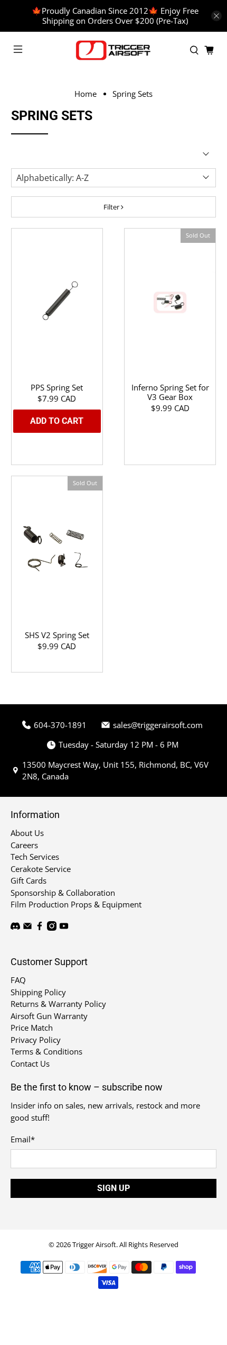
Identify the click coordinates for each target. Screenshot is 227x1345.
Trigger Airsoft (94, 1244)
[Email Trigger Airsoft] (27, 927)
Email (23, 1139)
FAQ (18, 980)
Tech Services (35, 856)
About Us (27, 833)
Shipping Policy (38, 992)
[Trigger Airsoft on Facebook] (39, 927)
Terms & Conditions (46, 1051)
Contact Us (30, 1063)
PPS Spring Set (57, 387)
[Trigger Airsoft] (114, 50)
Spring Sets (132, 94)
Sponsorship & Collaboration (63, 892)
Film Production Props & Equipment (76, 904)
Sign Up (113, 1188)
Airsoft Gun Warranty (49, 1016)
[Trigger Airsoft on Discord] (15, 927)
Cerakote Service (41, 869)
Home (85, 94)
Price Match (32, 1027)
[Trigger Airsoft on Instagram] (51, 927)
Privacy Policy (36, 1039)
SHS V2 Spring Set (57, 635)
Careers (24, 845)
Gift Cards (28, 880)
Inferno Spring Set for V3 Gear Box (170, 392)
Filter (112, 207)
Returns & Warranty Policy (58, 1003)
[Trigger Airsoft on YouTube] (64, 927)
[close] (216, 16)
